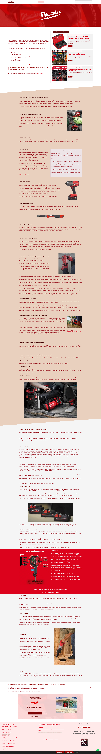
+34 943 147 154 (35, 716)
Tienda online (56, 2)
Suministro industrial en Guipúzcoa (7, 748)
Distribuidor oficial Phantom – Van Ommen (9, 724)
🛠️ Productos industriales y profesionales (75, 34)
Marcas (41, 2)
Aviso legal (45, 739)
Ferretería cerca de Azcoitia (6, 729)
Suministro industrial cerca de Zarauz (8, 746)
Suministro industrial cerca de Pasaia (8, 745)
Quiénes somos (28, 2)
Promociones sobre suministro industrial (8, 740)
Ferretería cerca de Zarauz (6, 732)
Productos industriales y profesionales (8, 738)
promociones (40, 73)
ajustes (46, 752)
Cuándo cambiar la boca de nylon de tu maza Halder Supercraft (50, 732)
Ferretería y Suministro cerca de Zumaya (8, 727)
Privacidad (51, 739)
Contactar (64, 2)
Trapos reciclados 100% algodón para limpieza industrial (49, 724)
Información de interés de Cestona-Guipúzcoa (9, 737)
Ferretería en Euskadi (5, 735)
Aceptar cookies (60, 752)
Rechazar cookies (69, 752)
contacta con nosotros (24, 174)
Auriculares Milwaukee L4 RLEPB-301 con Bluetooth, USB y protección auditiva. (80, 37)
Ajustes (77, 752)
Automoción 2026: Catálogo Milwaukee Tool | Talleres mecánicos (80, 70)
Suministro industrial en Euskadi (7, 749)
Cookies (56, 739)
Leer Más (70, 45)
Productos (35, 2)
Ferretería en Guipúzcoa (6, 734)
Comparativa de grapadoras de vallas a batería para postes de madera (79, 53)
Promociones (49, 2)
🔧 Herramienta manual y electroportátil (75, 67)
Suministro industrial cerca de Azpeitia (8, 743)
